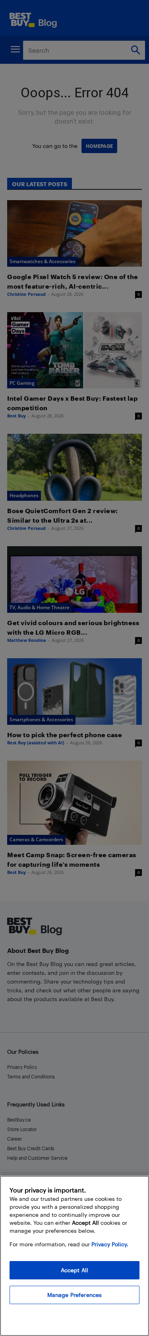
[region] (74, 1256)
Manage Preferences (74, 1294)
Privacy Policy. (109, 1244)
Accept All (74, 1270)
